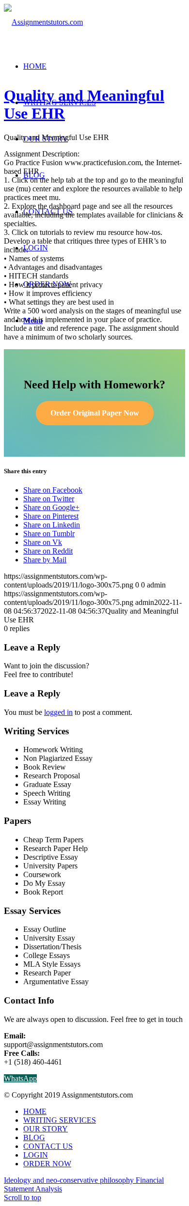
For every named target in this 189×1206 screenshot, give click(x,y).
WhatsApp (20, 1078)
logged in (58, 712)
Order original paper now (94, 413)
